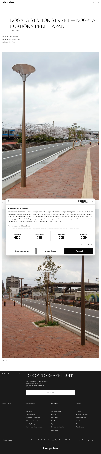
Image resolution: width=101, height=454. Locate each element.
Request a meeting (82, 414)
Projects (53, 414)
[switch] (39, 237)
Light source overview (58, 424)
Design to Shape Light (33, 417)
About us (29, 411)
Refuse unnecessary (22, 251)
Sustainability (30, 414)
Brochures (54, 421)
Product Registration (57, 427)
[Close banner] (92, 201)
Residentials (80, 427)
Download (54, 430)
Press (78, 424)
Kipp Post (11, 42)
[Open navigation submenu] (97, 3)
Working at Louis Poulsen (34, 421)
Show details (85, 245)
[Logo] (8, 3)
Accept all (79, 251)
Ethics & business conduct (34, 427)
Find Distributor (81, 417)
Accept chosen (50, 251)
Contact (78, 411)
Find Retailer (80, 421)
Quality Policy (30, 424)
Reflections (54, 417)
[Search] (94, 2)
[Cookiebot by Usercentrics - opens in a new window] (79, 201)
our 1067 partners (19, 212)
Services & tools (56, 411)
